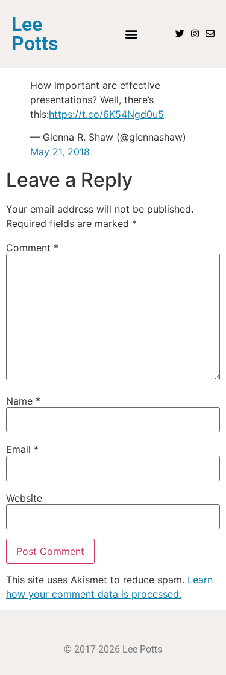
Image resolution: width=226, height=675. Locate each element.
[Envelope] (210, 33)
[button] (132, 33)
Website (24, 498)
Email (22, 449)
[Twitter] (179, 33)
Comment (32, 247)
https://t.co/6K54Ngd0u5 (106, 114)
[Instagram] (194, 33)
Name (23, 401)
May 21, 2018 (60, 152)
